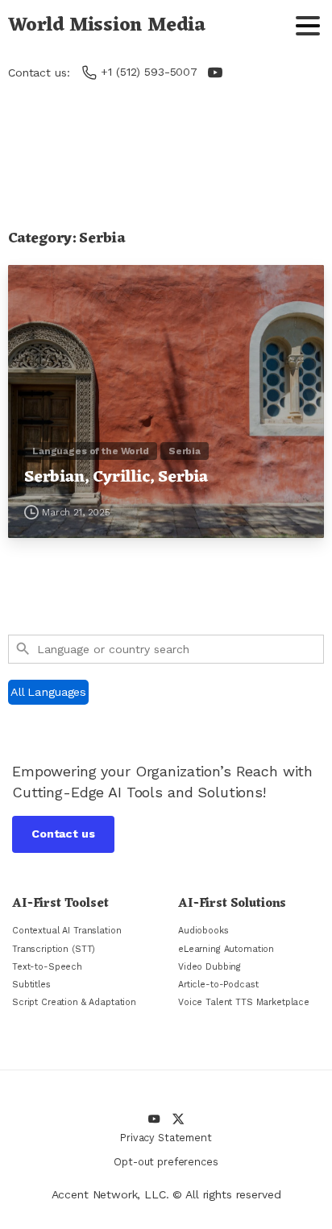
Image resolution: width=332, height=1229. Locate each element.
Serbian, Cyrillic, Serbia (116, 478)
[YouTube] (215, 72)
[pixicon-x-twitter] (178, 1118)
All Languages (48, 691)
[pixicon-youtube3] (154, 1118)
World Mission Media (106, 26)
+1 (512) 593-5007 (149, 71)
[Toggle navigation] (308, 25)
